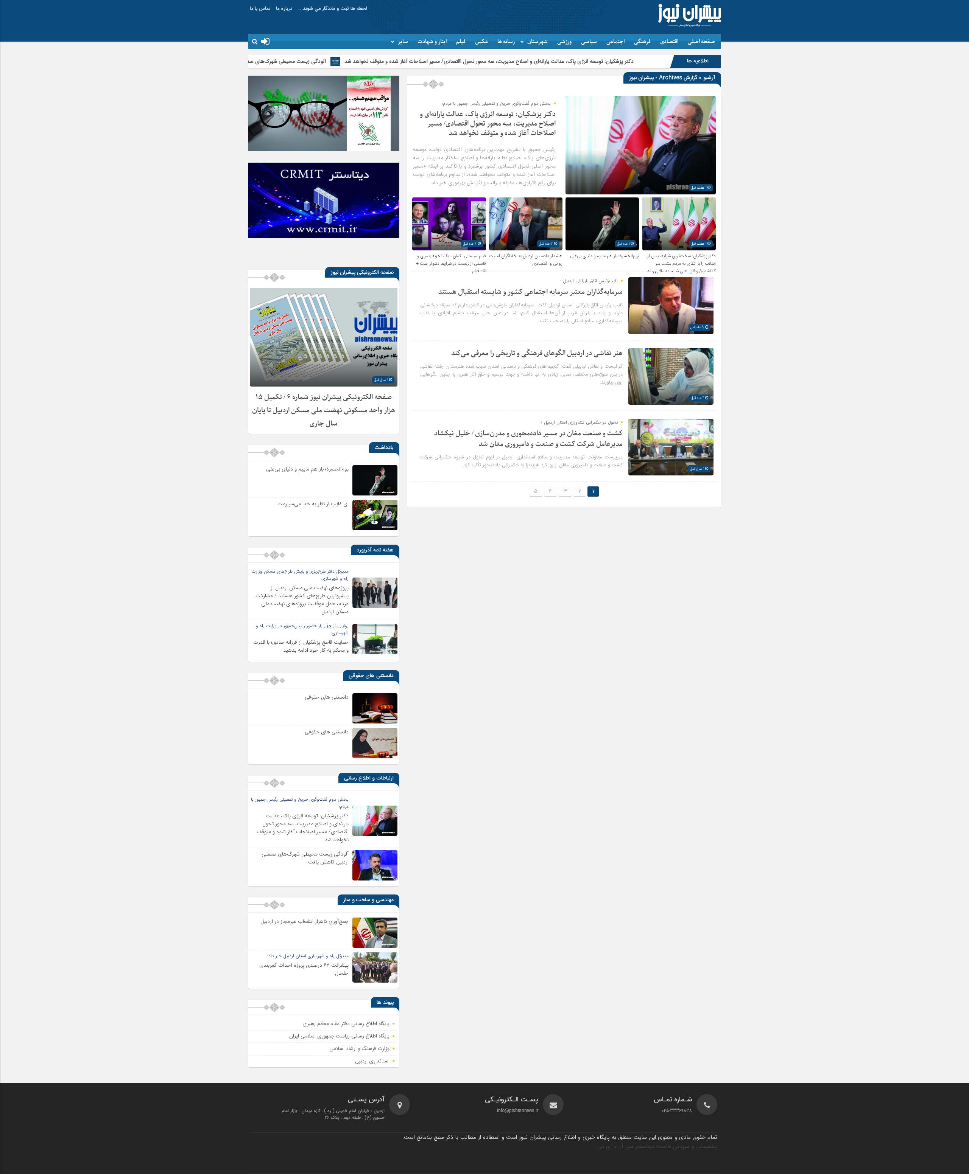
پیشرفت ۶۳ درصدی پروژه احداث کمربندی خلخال (304, 969)
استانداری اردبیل (372, 1061)
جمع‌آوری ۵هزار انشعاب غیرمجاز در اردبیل (304, 921)
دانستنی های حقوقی (327, 697)
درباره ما (284, 9)
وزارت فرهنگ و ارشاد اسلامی (359, 1048)
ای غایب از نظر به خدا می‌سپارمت (313, 504)
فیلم (461, 42)
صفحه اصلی (701, 42)
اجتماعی (615, 42)
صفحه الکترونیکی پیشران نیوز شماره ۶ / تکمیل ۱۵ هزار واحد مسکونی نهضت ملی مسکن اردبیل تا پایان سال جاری (323, 410)
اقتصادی (669, 42)
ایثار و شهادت (432, 42)
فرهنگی (642, 42)
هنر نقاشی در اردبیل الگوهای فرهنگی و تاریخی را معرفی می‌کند (537, 353)
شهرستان (537, 42)
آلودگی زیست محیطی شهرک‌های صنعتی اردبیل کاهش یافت (349, 61)
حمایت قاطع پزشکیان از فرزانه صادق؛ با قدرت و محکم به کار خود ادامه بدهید (301, 646)
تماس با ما (260, 9)
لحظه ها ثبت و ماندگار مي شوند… (332, 9)
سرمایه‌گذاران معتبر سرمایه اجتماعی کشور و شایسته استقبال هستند (530, 292)
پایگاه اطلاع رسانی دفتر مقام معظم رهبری (345, 1023)
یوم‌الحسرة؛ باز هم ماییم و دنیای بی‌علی (604, 256)
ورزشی (564, 42)
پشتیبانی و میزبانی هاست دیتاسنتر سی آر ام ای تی (657, 1146)
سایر (403, 42)
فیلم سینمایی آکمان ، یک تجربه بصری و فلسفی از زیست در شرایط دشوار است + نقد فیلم (451, 263)
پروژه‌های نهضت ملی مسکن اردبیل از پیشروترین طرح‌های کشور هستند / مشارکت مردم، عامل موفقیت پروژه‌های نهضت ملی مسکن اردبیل (302, 600)
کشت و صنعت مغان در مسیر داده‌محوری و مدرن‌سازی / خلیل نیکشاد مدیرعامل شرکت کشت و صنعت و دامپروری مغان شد (528, 439)
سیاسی (589, 42)
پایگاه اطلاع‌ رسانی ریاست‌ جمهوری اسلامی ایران (339, 1036)
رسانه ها (506, 42)
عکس (481, 42)
